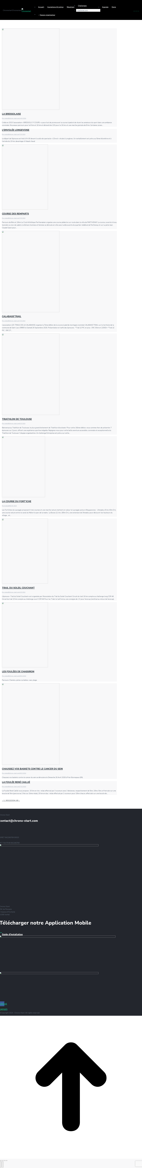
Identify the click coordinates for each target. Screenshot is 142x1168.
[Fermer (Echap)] (1, 1160)
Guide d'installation (12, 934)
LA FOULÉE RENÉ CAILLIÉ (16, 782)
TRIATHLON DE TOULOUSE (17, 419)
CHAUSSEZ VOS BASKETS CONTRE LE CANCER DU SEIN (32, 768)
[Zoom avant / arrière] (6, 1160)
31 (8, 800)
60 (17, 800)
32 (10, 800)
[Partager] (2, 1160)
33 (12, 800)
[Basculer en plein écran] (4, 1160)
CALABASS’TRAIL (11, 316)
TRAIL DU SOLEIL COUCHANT (18, 587)
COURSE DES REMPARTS (15, 213)
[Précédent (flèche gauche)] (1, 1164)
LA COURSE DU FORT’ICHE (16, 501)
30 (7, 800)
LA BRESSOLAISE (11, 113)
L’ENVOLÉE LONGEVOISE (15, 129)
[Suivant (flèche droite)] (2, 1164)
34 (14, 800)
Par (10, 118)
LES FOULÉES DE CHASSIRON (18, 671)
